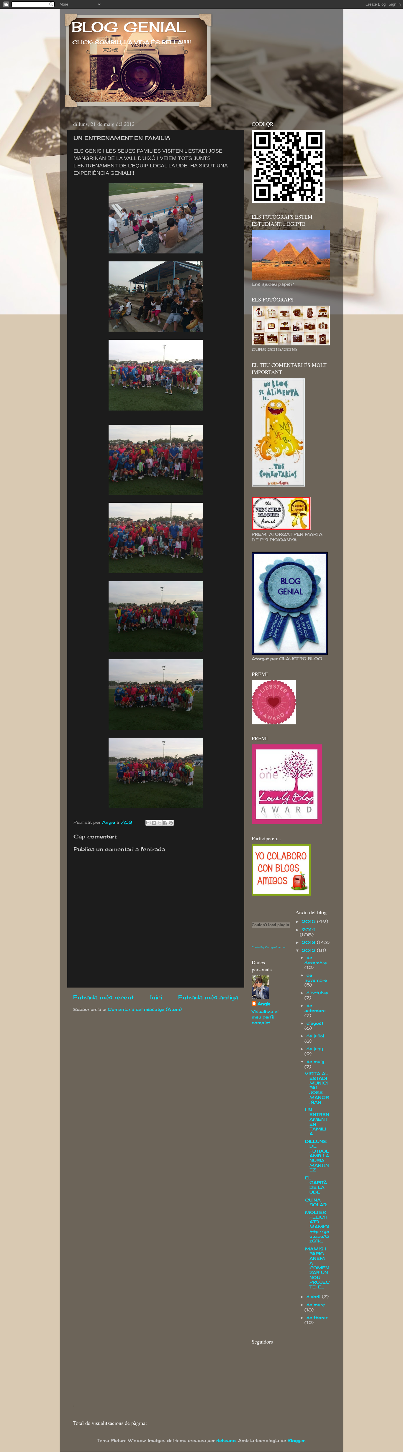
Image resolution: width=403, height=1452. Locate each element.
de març (316, 1304)
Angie (264, 1003)
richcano (226, 1440)
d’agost (315, 1023)
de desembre (315, 960)
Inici (156, 997)
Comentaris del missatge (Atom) (145, 1009)
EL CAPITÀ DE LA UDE (316, 1185)
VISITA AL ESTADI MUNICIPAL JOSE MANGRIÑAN (317, 1088)
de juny (315, 1048)
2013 (309, 942)
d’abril (314, 1296)
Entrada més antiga (208, 997)
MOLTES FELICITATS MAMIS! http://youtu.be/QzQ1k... (317, 1226)
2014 (308, 929)
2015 (309, 921)
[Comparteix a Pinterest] (171, 823)
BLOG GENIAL (129, 27)
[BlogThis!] (154, 823)
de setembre (315, 1008)
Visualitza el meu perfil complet (265, 1017)
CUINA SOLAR (316, 1202)
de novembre (315, 978)
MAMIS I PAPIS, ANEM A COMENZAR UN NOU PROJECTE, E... (317, 1268)
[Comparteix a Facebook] (165, 823)
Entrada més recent (103, 997)
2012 (309, 950)
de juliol (315, 1036)
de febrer (317, 1317)
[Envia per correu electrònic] (148, 823)
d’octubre (317, 992)
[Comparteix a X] (160, 823)
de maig (315, 1061)
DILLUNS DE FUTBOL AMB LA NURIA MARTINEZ (317, 1155)
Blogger (296, 1440)
